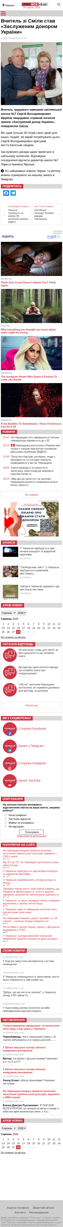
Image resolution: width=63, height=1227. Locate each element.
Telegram (7, 179)
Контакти (20, 1212)
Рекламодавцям (38, 1212)
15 (13, 627)
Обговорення (14, 1020)
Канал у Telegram (31, 746)
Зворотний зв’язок (43, 1207)
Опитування (13, 799)
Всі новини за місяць (13, 637)
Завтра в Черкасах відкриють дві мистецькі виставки (39, 588)
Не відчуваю (16, 826)
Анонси (9, 542)
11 (53, 624)
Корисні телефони (18, 1207)
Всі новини (31, 494)
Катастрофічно (17, 815)
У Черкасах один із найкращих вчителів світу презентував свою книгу (30, 911)
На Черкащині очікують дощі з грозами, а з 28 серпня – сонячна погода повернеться (30, 920)
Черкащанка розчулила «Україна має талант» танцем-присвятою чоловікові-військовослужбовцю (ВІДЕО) (35, 448)
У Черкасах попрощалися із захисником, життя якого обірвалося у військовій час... (31, 978)
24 (59, 627)
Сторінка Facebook (32, 728)
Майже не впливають (21, 822)
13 (3, 627)
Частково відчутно (20, 818)
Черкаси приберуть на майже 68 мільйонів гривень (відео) (18, 216)
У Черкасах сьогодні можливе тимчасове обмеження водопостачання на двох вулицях (30, 937)
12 (59, 624)
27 (13, 631)
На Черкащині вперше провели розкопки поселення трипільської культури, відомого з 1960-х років (30, 853)
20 (38, 627)
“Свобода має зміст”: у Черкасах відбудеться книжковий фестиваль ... (39, 570)
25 (3, 631)
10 (48, 624)
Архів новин (12, 605)
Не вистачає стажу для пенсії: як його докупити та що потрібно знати (38, 652)
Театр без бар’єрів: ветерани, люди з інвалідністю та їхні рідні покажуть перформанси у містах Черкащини (32, 459)
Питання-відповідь (18, 644)
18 (28, 627)
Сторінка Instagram (32, 763)
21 (43, 627)
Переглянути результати (31, 835)
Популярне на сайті (19, 844)
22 (48, 627)
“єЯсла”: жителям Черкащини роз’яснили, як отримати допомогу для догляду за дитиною (39, 687)
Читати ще (31, 705)
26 (8, 631)
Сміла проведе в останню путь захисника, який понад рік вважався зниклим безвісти (32, 470)
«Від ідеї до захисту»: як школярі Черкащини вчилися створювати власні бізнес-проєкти (34, 481)
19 (33, 627)
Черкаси (9, 5)
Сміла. (24, 126)
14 (8, 627)
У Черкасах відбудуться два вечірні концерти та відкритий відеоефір (37, 551)
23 (53, 627)
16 (18, 627)
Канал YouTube (30, 780)
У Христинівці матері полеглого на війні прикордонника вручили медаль (26, 1009)
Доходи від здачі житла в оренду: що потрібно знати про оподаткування (39, 670)
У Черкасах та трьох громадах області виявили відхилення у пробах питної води (31, 902)
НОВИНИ (9, 431)
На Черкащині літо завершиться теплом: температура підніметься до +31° (34, 439)
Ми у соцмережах (17, 718)
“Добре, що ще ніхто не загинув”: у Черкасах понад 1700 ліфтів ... (29, 994)
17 (23, 627)
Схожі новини (14, 950)
